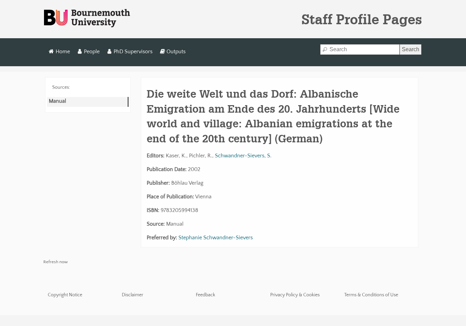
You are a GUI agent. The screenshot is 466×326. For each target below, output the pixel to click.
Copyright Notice (65, 295)
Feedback (205, 295)
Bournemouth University (87, 18)
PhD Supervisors (133, 51)
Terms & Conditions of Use (371, 295)
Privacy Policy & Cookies (295, 295)
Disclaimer (132, 295)
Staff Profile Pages (362, 19)
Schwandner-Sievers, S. (243, 156)
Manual (57, 101)
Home (63, 51)
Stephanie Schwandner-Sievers (215, 238)
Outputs (176, 51)
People (92, 51)
